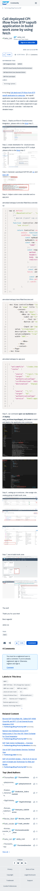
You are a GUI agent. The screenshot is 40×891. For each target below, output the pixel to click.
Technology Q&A (10, 755)
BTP (4, 699)
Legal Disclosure (30, 875)
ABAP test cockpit (8, 688)
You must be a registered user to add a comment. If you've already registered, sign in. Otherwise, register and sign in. (19, 660)
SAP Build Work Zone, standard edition (14, 72)
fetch (4, 634)
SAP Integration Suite (9, 64)
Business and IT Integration (17, 699)
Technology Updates (9, 83)
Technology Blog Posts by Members (17, 745)
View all (5, 852)
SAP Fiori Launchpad (9, 76)
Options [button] (19, 46)
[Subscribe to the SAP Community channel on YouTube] (22, 863)
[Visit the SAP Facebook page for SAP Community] (14, 863)
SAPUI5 (20, 64)
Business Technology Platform (12, 705)
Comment (10, 667)
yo (33, 172)
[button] (4, 54)
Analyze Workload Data (10, 695)
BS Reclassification (26, 695)
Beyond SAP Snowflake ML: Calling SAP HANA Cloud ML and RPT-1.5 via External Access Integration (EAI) (19, 721)
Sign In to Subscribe (28, 42)
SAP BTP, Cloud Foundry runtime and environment (17, 68)
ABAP (4, 681)
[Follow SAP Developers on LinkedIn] (25, 863)
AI (20, 692)
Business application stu (10, 702)
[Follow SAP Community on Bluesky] (18, 863)
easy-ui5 (5, 175)
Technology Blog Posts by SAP (12, 8)
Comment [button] (32, 643)
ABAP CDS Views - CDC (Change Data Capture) (16, 685)
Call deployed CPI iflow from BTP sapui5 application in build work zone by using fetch (19, 26)
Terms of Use (30, 869)
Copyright (10, 875)
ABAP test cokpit (21, 688)
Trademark (10, 880)
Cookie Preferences (10, 886)
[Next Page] (21, 708)
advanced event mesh (9, 692)
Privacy (10, 869)
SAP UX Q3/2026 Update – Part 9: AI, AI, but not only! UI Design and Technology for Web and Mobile (19, 761)
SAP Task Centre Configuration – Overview (17, 743)
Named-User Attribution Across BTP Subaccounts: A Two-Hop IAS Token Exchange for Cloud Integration (18, 733)
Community (14, 3)
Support (30, 880)
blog (26, 123)
